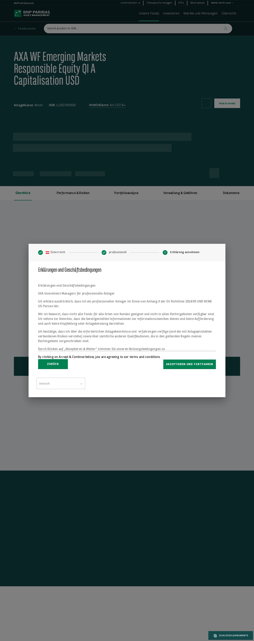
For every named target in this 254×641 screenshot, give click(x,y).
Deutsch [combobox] (44, 383)
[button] (230, 635)
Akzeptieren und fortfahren (189, 364)
